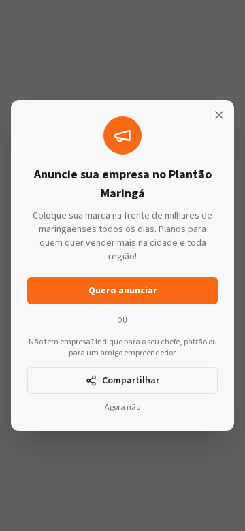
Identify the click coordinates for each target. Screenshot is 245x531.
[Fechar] (219, 115)
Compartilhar (130, 380)
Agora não (122, 407)
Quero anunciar (122, 290)
